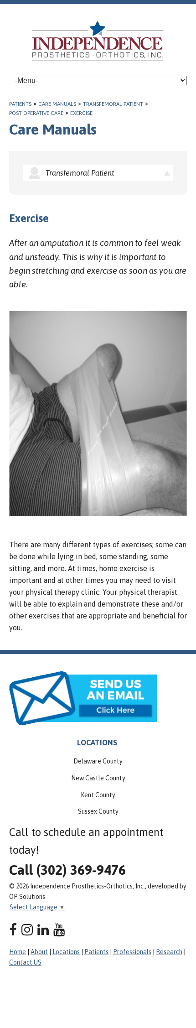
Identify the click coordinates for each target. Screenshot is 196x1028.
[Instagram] (27, 929)
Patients (20, 104)
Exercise (81, 113)
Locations (66, 951)
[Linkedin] (43, 929)
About (39, 951)
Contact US (25, 962)
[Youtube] (59, 929)
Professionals (132, 951)
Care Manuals (57, 104)
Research (169, 951)
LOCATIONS (97, 742)
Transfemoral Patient (113, 104)
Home (17, 951)
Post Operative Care (36, 113)
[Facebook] (13, 929)
